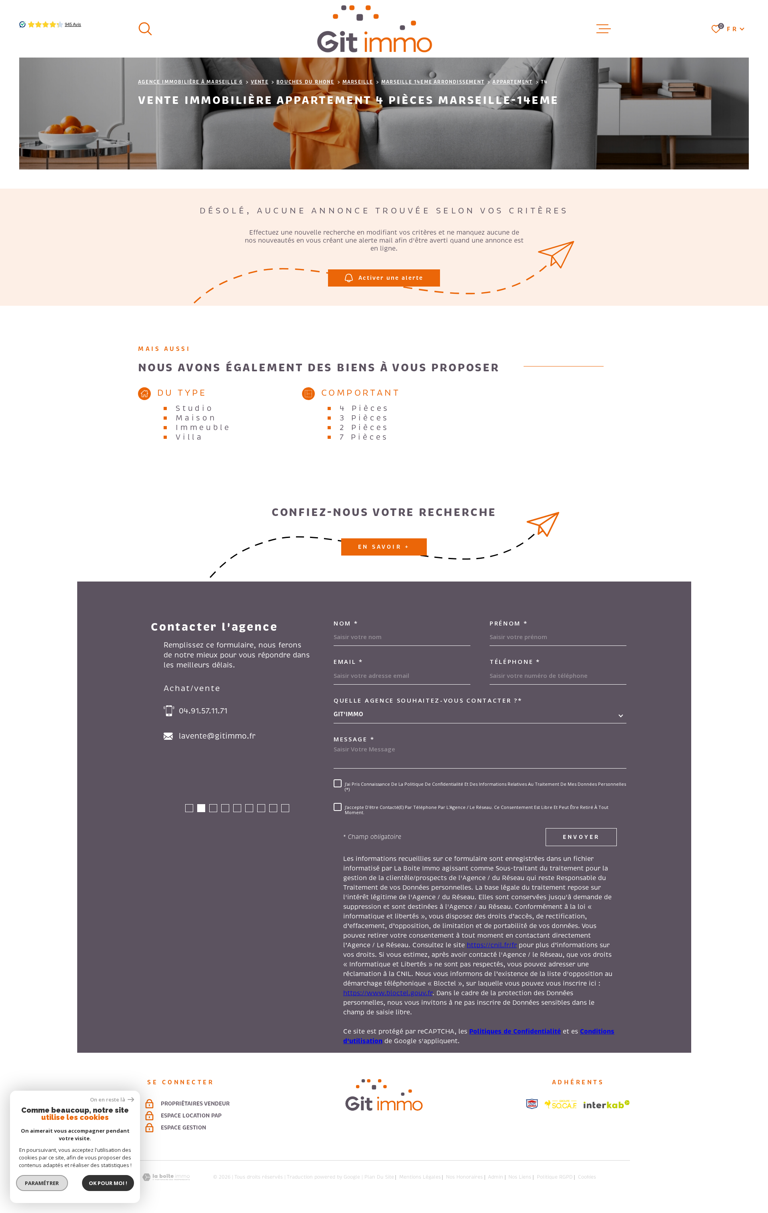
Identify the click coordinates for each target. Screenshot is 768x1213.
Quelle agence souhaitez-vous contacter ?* (428, 700)
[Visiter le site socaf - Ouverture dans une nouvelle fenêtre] (560, 1104)
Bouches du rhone (305, 82)
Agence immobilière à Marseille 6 (190, 82)
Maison (196, 418)
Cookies (587, 1177)
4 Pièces (365, 408)
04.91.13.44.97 (205, 711)
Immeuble (203, 427)
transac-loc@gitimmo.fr (225, 736)
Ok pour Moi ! (108, 1183)
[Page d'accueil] (374, 29)
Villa (190, 437)
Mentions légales (420, 1177)
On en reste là (108, 1100)
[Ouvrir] (145, 29)
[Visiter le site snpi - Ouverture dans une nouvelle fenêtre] (532, 1104)
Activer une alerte (390, 277)
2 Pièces (364, 427)
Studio (195, 408)
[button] (189, 808)
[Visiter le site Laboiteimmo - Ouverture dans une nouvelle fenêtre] (166, 1177)
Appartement (512, 82)
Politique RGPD (555, 1177)
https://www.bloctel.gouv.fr (387, 993)
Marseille (357, 82)
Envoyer (581, 837)
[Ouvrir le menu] (603, 29)
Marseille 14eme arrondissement (432, 82)
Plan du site (379, 1177)
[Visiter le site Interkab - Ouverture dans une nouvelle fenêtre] (607, 1104)
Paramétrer (42, 1183)
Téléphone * (515, 662)
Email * (348, 662)
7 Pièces (364, 437)
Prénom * (509, 623)
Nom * (346, 623)
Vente (259, 82)
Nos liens (519, 1177)
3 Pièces (364, 418)
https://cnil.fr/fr (492, 945)
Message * (354, 739)
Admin (495, 1177)
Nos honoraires (464, 1177)
